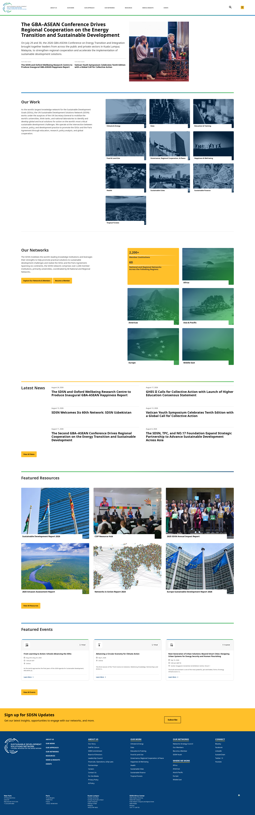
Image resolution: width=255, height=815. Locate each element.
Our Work (70, 8)
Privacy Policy (93, 780)
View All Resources (30, 606)
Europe (175, 776)
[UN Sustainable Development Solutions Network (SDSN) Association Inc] (244, 799)
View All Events (29, 692)
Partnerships (93, 765)
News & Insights (147, 8)
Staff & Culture (93, 747)
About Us (53, 8)
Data (132, 747)
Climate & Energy (136, 744)
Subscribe (172, 719)
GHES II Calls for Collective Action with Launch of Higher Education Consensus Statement (189, 393)
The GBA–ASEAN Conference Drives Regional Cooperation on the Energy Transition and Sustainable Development (70, 29)
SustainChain (220, 755)
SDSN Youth (177, 755)
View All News (28, 454)
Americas (176, 769)
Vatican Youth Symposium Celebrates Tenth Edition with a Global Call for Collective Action (100, 66)
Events (166, 8)
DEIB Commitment (95, 751)
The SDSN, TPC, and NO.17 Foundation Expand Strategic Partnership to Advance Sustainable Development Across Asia (189, 436)
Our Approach (89, 8)
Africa (175, 765)
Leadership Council (95, 758)
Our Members (178, 747)
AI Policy (91, 783)
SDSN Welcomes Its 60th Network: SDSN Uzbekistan (91, 412)
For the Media (93, 776)
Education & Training (138, 751)
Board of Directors (95, 755)
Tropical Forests (136, 776)
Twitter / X (219, 758)
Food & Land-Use (136, 755)
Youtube (218, 762)
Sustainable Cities (137, 769)
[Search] (230, 8)
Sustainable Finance (137, 773)
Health (132, 765)
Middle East (177, 780)
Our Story (92, 744)
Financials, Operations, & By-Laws (100, 762)
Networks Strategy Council (183, 744)
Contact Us (92, 773)
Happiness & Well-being (139, 762)
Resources (128, 8)
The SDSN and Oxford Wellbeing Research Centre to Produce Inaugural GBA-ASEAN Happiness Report (46, 66)
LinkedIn (218, 751)
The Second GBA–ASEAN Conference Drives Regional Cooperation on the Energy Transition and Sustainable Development (93, 436)
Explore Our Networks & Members (36, 281)
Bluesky (218, 744)
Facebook (219, 747)
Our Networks (110, 8)
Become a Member (62, 281)
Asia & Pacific (178, 772)
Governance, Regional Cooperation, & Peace (147, 758)
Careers (91, 769)
